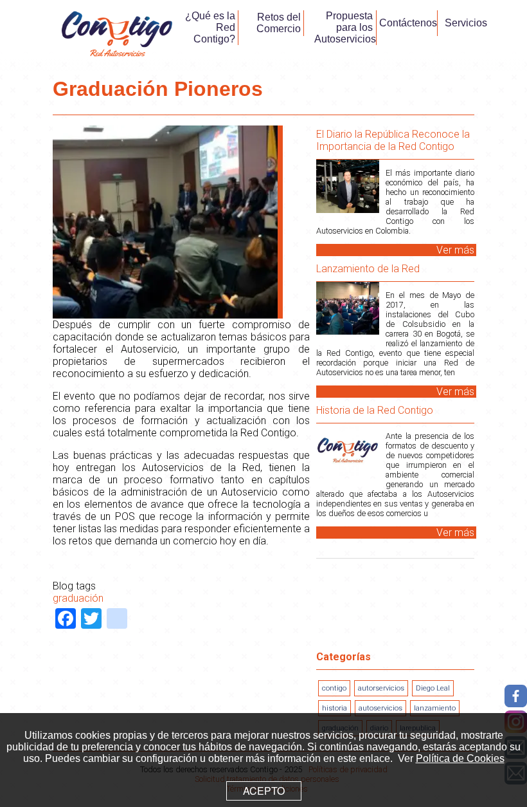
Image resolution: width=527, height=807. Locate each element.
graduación (78, 598)
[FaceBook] (516, 696)
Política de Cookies (460, 758)
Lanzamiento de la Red (368, 269)
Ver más (455, 250)
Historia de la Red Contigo (374, 410)
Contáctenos (408, 22)
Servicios (466, 22)
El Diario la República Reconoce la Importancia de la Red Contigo (393, 140)
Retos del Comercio (278, 23)
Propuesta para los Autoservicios (345, 27)
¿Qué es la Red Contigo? (210, 27)
